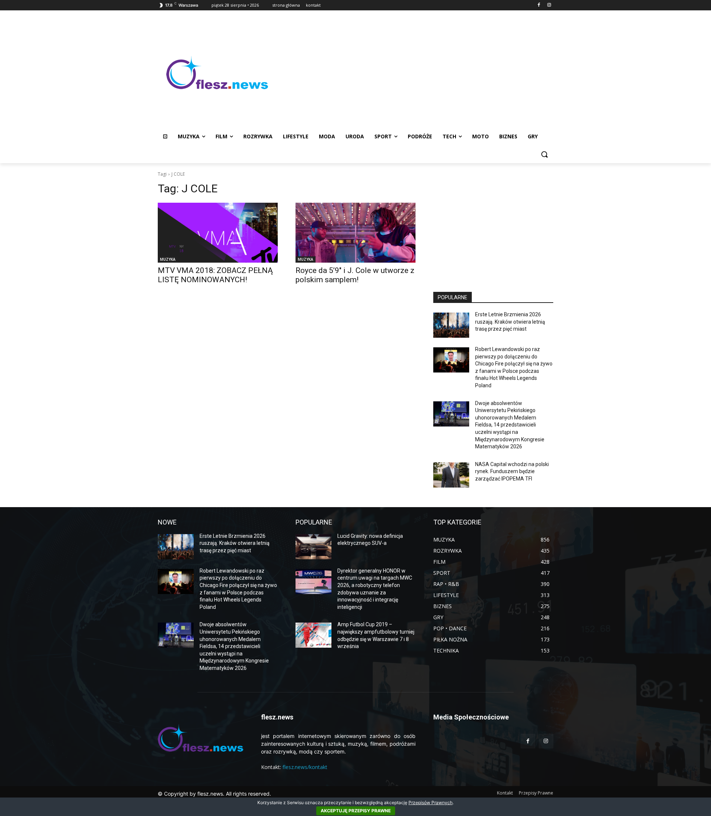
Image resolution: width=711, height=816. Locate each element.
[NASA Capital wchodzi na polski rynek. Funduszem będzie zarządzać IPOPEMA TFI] (451, 475)
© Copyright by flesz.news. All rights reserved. (214, 793)
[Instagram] (549, 5)
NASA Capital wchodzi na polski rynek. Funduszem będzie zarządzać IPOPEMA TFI (512, 471)
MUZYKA (168, 259)
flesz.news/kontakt (305, 767)
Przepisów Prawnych (430, 802)
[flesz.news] (217, 72)
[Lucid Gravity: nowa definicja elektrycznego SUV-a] (313, 546)
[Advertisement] (414, 72)
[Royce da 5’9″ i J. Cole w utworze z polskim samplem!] (355, 233)
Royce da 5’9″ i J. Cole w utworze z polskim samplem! (355, 275)
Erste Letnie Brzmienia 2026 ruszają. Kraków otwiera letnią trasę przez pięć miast (510, 321)
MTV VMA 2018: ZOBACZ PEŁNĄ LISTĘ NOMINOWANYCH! (215, 275)
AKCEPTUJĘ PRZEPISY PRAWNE (356, 810)
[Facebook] (538, 5)
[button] (544, 154)
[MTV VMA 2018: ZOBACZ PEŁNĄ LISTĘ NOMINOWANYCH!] (218, 233)
